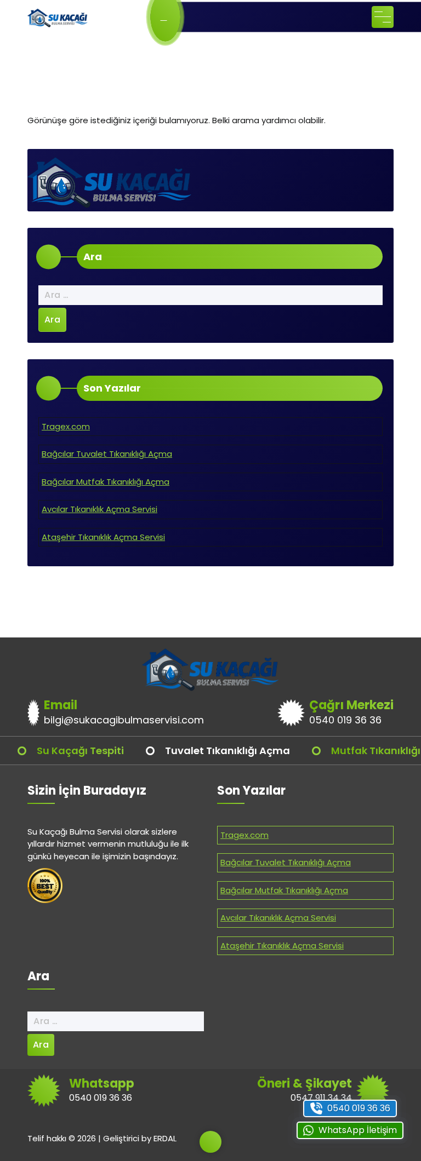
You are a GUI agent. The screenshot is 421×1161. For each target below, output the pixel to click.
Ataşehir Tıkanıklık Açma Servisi (103, 537)
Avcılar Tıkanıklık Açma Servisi (99, 509)
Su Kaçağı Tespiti (80, 750)
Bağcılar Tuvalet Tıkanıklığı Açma (107, 453)
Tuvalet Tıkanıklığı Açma (227, 750)
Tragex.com (66, 426)
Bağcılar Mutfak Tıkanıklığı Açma (105, 481)
